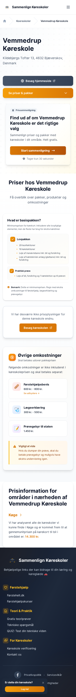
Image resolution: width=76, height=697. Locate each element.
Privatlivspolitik (32, 674)
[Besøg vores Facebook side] (17, 674)
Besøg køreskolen (36, 328)
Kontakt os (14, 654)
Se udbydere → (31, 393)
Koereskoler (23, 20)
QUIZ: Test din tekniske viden (26, 631)
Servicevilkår (54, 674)
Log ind (25, 689)
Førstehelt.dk (15, 595)
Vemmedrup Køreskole (54, 20)
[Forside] (4, 21)
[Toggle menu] (68, 7)
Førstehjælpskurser (20, 601)
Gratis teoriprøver (19, 619)
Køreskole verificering (21, 648)
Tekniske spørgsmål (20, 625)
